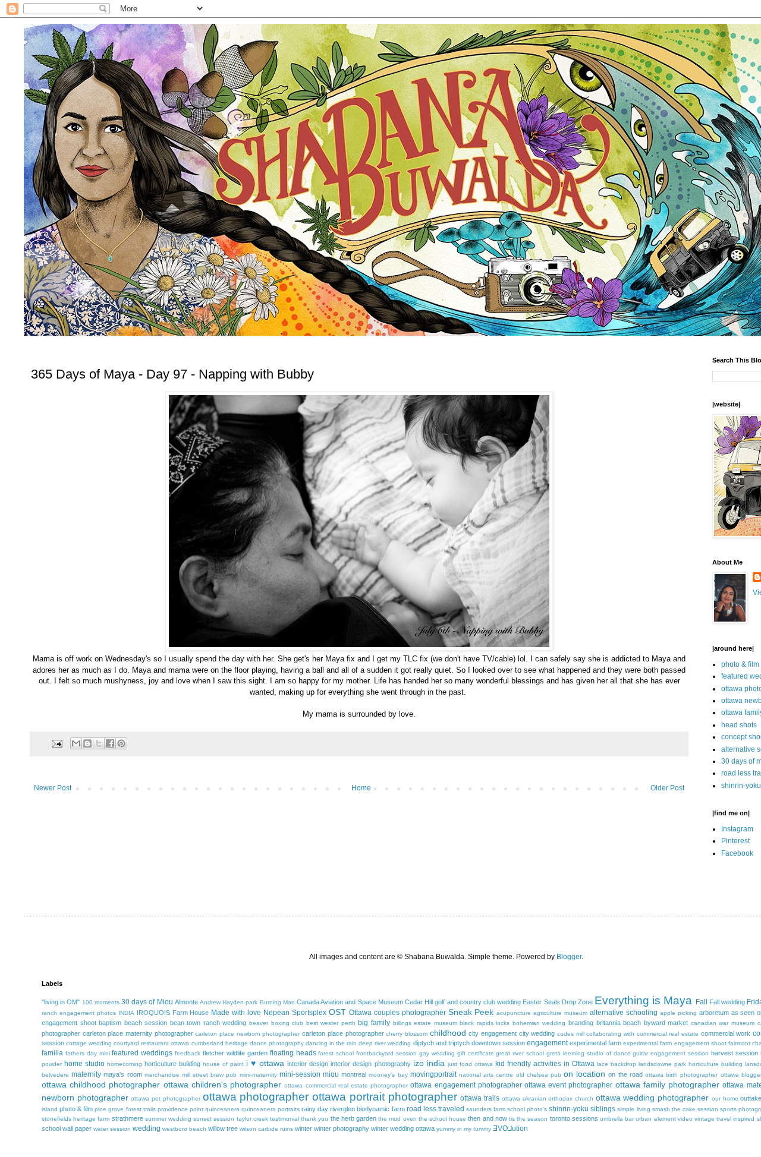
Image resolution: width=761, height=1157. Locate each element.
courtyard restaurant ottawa (151, 1043)
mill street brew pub (209, 1074)
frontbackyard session (386, 1053)
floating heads (293, 1053)
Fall (701, 1002)
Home (361, 788)
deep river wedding (385, 1043)
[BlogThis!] (87, 743)
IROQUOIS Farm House (173, 1012)
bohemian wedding (539, 1023)
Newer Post (52, 788)
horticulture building (172, 1063)
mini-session (299, 1074)
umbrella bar (617, 1118)
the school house (442, 1118)
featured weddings (142, 1053)
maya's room (122, 1074)
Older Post (667, 788)
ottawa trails (479, 1098)
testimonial (284, 1118)
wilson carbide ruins (266, 1129)
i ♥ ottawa (265, 1063)
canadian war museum (722, 1023)
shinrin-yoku (741, 785)
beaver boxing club (276, 1023)
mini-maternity (258, 1074)
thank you (314, 1118)
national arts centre (486, 1074)
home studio (84, 1064)
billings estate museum (425, 1023)
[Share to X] (99, 743)
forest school (336, 1053)
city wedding (537, 1033)
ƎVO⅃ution (510, 1128)
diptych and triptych (441, 1042)
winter (303, 1128)
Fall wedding (727, 1001)
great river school (520, 1053)
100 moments (101, 1002)
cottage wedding (89, 1043)
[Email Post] (56, 742)
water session (112, 1129)
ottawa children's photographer (222, 1084)
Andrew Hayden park (228, 1002)
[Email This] (76, 743)
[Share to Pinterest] (121, 743)
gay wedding (437, 1053)
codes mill (570, 1033)
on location (584, 1074)
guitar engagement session (671, 1053)
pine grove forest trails (125, 1109)
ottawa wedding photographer (652, 1097)
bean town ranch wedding (208, 1022)
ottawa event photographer (568, 1085)
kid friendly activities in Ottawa (545, 1064)
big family (374, 1023)
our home (725, 1098)
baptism (110, 1022)
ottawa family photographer (667, 1084)
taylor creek (252, 1118)
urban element (655, 1118)
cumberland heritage (219, 1043)
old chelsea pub (538, 1074)
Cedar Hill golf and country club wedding (463, 1001)
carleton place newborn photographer (247, 1033)
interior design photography (370, 1063)
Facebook (737, 853)
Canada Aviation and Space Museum (350, 1001)
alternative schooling (624, 1012)
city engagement (492, 1033)
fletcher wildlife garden (235, 1053)
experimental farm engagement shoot (674, 1043)
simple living (633, 1109)
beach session (146, 1022)
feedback (187, 1053)
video (685, 1118)
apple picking (678, 1013)
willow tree (223, 1128)
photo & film (740, 664)
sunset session (213, 1118)
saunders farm (485, 1109)
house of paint (223, 1064)
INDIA (126, 1013)
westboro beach (184, 1129)
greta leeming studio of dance (588, 1053)
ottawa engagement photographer (465, 1085)
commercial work (726, 1033)
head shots (739, 725)
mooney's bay (388, 1074)
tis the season (528, 1118)
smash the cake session (685, 1109)
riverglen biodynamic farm (367, 1108)
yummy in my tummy (463, 1129)
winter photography (341, 1128)
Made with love (236, 1012)
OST (337, 1012)
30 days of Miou (147, 1002)
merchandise (162, 1074)
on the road (625, 1074)
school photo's (527, 1109)
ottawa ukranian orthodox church (547, 1098)
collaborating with (610, 1033)
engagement (547, 1043)
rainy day (314, 1108)
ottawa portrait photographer (384, 1096)
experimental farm (595, 1042)
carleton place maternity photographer (138, 1033)
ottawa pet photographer (165, 1098)
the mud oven (397, 1118)
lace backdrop (616, 1064)
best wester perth (331, 1023)
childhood (448, 1033)
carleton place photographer (342, 1033)
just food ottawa (470, 1064)
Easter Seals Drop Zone (558, 1001)
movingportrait (433, 1074)
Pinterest (735, 841)
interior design (307, 1063)
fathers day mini (87, 1053)
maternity (86, 1074)
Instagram (737, 829)
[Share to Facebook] (110, 743)
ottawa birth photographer (681, 1074)
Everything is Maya (643, 1000)
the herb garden (353, 1118)
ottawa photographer (256, 1096)
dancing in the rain (331, 1043)
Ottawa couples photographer (397, 1012)
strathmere (127, 1118)
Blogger (568, 957)
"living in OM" (61, 1001)
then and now (487, 1118)
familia (52, 1053)
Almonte (186, 1001)
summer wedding (168, 1118)
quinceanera (222, 1109)
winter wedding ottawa (403, 1128)
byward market (666, 1022)
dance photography (277, 1043)
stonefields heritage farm (75, 1118)
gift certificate (475, 1053)
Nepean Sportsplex (294, 1012)
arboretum (714, 1012)
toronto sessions (574, 1118)
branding (580, 1022)
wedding (147, 1128)
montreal (353, 1074)
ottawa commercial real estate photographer (346, 1085)
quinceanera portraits (270, 1109)
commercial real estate (668, 1033)
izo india (429, 1063)
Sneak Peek (471, 1012)
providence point (180, 1109)
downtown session (498, 1042)
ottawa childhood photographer (101, 1084)
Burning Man (277, 1002)
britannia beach (618, 1022)
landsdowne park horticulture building (691, 1064)
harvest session (734, 1053)
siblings (602, 1109)
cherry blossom (406, 1033)
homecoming (124, 1064)
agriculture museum (560, 1013)
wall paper (77, 1128)
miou (331, 1074)
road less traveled (435, 1109)
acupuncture (513, 1013)
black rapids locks (485, 1023)
